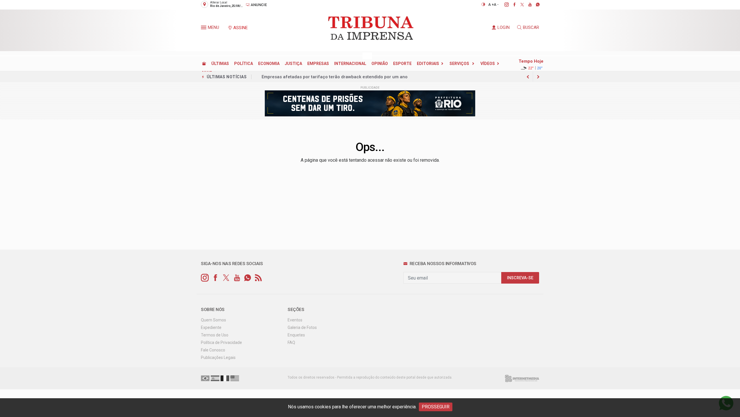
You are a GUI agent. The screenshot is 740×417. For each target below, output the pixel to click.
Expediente (211, 327)
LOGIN (503, 27)
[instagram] (503, 4)
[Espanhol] (215, 378)
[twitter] (519, 4)
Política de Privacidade (221, 342)
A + (491, 4)
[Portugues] (205, 378)
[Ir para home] (204, 63)
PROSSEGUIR (435, 406)
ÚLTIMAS (220, 63)
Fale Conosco (213, 350)
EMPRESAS (318, 63)
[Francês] (225, 378)
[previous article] (538, 77)
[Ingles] (234, 378)
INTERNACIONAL (350, 63)
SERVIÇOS (459, 63)
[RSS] (258, 278)
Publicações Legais (218, 357)
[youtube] (527, 4)
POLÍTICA (243, 63)
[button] (204, 28)
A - (496, 4)
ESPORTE (402, 63)
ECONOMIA (269, 63)
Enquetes (296, 335)
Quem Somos (213, 320)
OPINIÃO (379, 63)
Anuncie (258, 5)
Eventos (295, 320)
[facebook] (511, 4)
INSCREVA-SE (520, 277)
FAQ (291, 342)
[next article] (528, 77)
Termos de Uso (214, 335)
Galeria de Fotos (302, 327)
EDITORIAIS (428, 63)
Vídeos (487, 63)
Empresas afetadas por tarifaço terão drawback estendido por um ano (335, 76)
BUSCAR (531, 27)
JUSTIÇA (293, 63)
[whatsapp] (534, 4)
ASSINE (240, 27)
